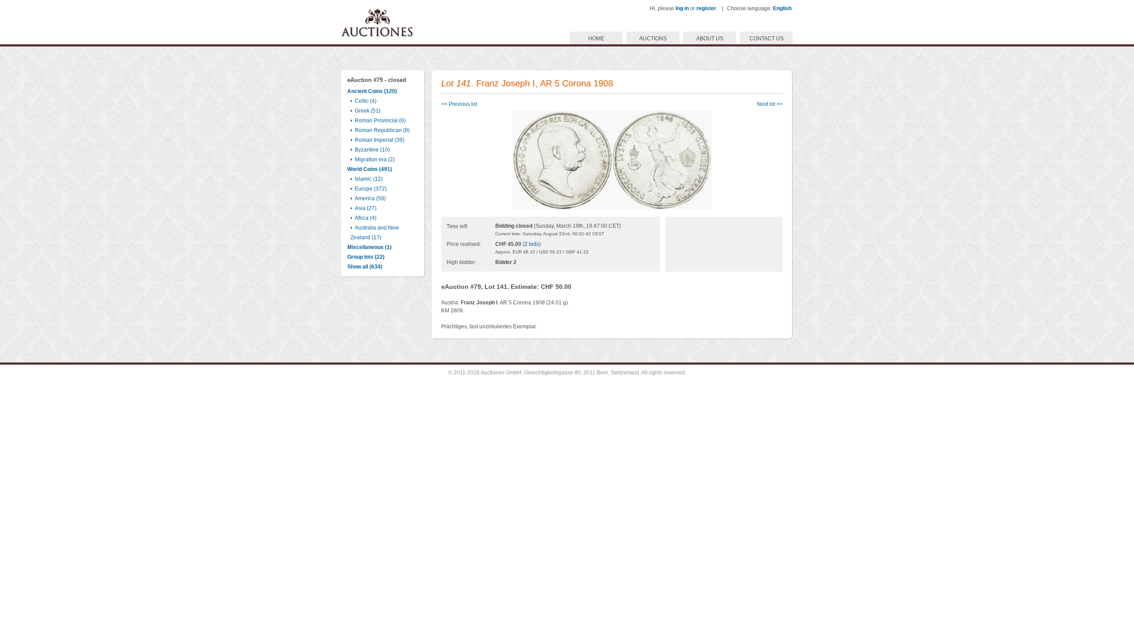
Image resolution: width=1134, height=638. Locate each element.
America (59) (370, 198)
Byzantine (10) (372, 150)
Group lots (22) (365, 257)
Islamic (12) (369, 179)
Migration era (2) (375, 159)
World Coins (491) (369, 169)
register (706, 8)
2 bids (531, 244)
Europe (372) (371, 189)
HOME (596, 38)
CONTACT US (767, 38)
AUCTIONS (653, 38)
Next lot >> (770, 104)
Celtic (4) (366, 101)
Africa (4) (366, 218)
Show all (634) (364, 267)
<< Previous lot (459, 104)
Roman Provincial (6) (380, 120)
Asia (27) (366, 208)
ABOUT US (709, 38)
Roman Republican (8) (382, 130)
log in (682, 8)
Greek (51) (368, 111)
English (782, 8)
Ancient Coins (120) (372, 91)
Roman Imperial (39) (379, 140)
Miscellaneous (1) (369, 247)
